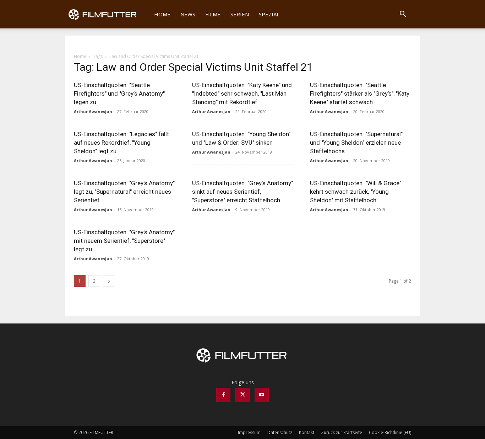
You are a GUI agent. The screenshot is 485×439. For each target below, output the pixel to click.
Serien (239, 14)
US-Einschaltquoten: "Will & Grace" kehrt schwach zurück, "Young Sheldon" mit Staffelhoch (355, 192)
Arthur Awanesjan (93, 111)
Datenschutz (279, 432)
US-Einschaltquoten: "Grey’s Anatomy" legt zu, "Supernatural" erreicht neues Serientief (124, 192)
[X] (242, 395)
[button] (402, 14)
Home (162, 14)
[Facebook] (223, 395)
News (187, 14)
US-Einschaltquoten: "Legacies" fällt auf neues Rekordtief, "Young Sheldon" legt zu (121, 142)
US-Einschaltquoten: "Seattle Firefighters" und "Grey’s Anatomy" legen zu (119, 93)
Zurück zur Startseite (341, 432)
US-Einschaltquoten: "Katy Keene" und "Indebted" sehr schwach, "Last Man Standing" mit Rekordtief (242, 93)
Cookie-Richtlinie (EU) (390, 432)
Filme (212, 14)
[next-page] (109, 281)
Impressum (249, 432)
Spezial (269, 14)
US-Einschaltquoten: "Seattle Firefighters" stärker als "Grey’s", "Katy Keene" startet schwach (359, 93)
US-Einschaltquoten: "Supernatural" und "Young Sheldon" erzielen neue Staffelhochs (356, 142)
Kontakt (306, 432)
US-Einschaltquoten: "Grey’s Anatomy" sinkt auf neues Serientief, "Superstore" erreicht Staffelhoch (242, 192)
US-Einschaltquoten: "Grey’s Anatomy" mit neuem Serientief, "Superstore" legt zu (124, 241)
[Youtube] (262, 395)
